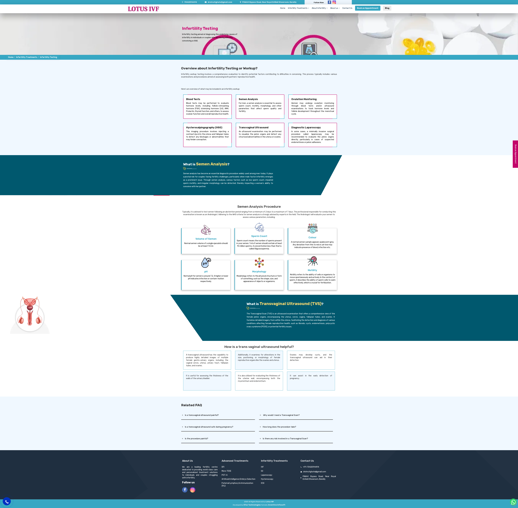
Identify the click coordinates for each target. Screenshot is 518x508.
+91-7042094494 (311, 467)
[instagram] (334, 2)
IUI (262, 471)
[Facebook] (329, 2)
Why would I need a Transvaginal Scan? (280, 415)
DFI (223, 467)
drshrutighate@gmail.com (220, 2)
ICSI (262, 483)
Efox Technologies (252, 505)
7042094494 (190, 2)
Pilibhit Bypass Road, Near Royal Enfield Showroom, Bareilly (269, 2)
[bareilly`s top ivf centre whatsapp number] (513, 502)
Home (282, 8)
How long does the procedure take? (278, 427)
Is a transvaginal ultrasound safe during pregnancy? (208, 427)
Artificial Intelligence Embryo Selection (238, 479)
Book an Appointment (367, 8)
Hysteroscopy (267, 479)
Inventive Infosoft (276, 505)
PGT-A (224, 475)
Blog (387, 8)
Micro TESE (226, 471)
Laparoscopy (266, 475)
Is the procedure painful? (195, 438)
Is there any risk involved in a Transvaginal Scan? (284, 438)
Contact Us (347, 8)
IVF (262, 467)
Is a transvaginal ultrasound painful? (201, 415)
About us (334, 8)
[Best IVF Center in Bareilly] (143, 9)
